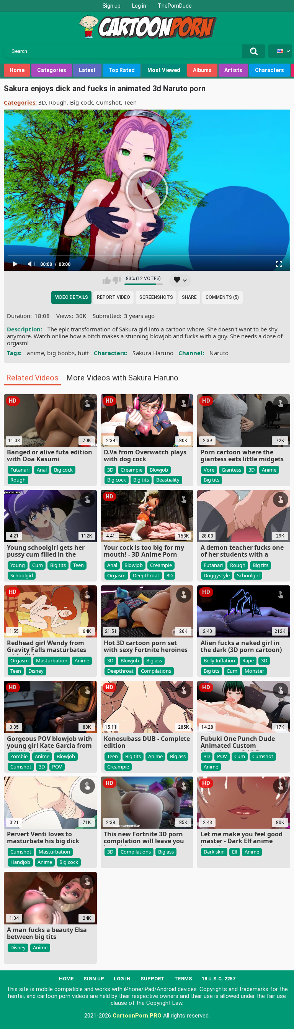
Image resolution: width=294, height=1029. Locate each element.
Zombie (19, 756)
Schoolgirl (21, 575)
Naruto (219, 352)
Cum (37, 565)
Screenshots (156, 297)
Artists (233, 70)
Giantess (231, 469)
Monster (254, 670)
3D (42, 102)
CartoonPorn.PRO (137, 1015)
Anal (42, 469)
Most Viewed (163, 70)
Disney (36, 670)
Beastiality (168, 479)
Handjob (20, 862)
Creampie (131, 469)
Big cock (81, 102)
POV (57, 766)
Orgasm (116, 575)
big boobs (61, 352)
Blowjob (159, 469)
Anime (269, 469)
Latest (87, 70)
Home (17, 70)
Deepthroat (146, 575)
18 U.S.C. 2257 (218, 978)
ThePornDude (175, 6)
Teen (130, 102)
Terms (183, 978)
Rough (58, 102)
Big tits (141, 479)
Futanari (19, 469)
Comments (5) (222, 297)
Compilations (156, 670)
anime (35, 352)
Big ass (154, 660)
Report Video (113, 297)
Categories (51, 70)
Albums (202, 70)
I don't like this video (117, 280)
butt (83, 352)
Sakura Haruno (152, 352)
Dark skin (214, 851)
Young (17, 565)
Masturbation (51, 660)
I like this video (107, 280)
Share (189, 297)
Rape (248, 660)
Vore (209, 469)
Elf (234, 851)
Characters (269, 70)
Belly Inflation (219, 660)
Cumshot (108, 102)
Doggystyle (217, 575)
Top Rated (121, 70)
